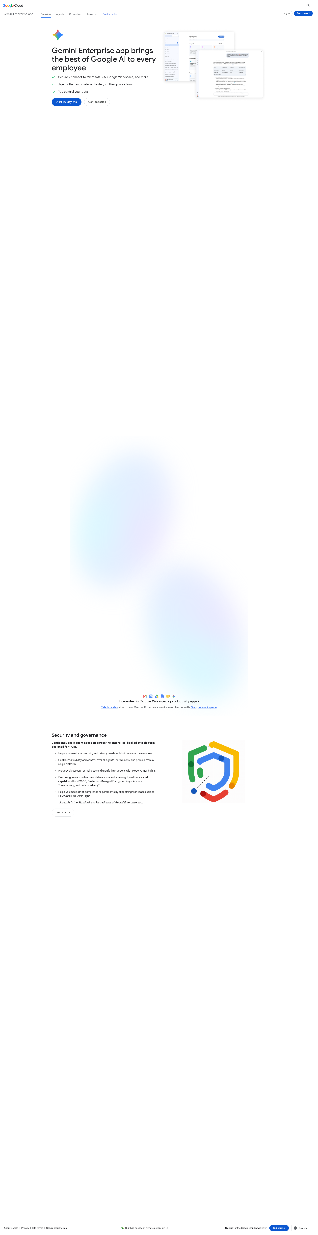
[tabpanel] (159, 393)
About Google (11, 1228)
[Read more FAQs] (66, 1123)
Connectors (75, 14)
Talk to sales (109, 707)
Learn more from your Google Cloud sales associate (204, 664)
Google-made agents (73, 265)
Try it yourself (89, 631)
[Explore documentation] (102, 1123)
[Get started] (303, 13)
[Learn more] (63, 813)
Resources (92, 14)
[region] (159, 578)
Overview (46, 14)
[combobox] (303, 1228)
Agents (60, 14)
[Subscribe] (279, 1228)
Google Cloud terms (56, 1228)
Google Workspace (204, 707)
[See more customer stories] (159, 970)
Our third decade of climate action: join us (146, 1228)
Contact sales (110, 14)
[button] (213, 155)
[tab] (102, 344)
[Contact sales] (97, 102)
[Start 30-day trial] (66, 102)
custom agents (121, 269)
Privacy (25, 1228)
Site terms (37, 1228)
